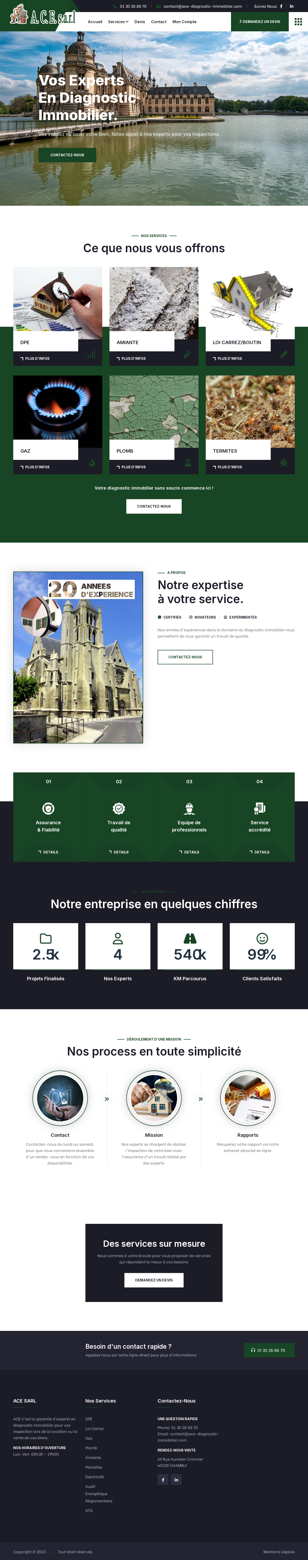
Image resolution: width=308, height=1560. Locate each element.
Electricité (94, 1476)
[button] (154, 205)
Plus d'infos (37, 358)
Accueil (95, 21)
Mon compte (185, 21)
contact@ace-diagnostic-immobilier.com (203, 6)
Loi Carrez (94, 1428)
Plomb (91, 1447)
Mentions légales (279, 1551)
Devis (140, 21)
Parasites (93, 1467)
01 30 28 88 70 (133, 6)
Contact (159, 21)
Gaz (88, 1438)
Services (116, 21)
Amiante (93, 1457)
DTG (89, 1510)
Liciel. (51, 1551)
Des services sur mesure (154, 1243)
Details (50, 852)
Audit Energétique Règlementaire (98, 1493)
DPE (88, 1418)
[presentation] (9, 118)
